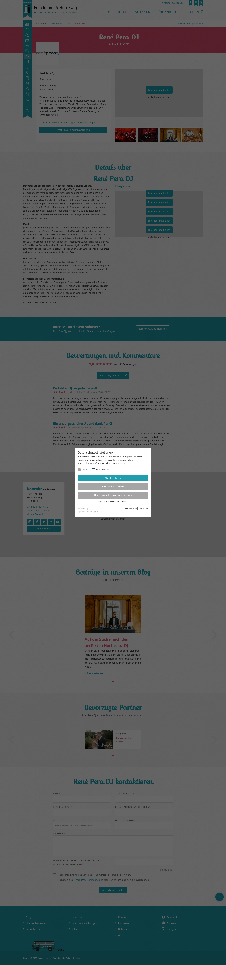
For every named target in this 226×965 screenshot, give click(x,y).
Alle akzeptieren (113, 478)
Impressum (143, 508)
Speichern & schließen (113, 486)
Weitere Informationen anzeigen (113, 501)
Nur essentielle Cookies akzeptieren (113, 495)
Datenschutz (131, 508)
